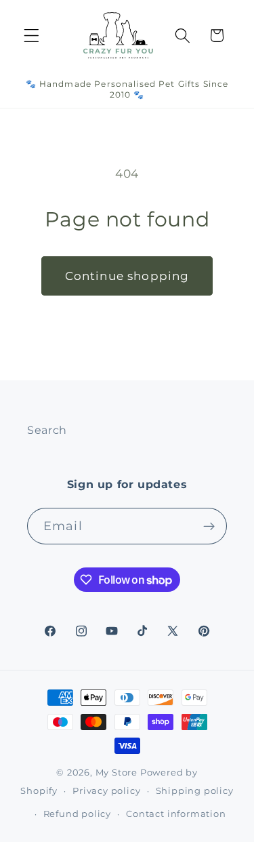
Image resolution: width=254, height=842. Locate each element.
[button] (31, 35)
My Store (116, 772)
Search (47, 430)
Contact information (176, 814)
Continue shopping (127, 275)
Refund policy (77, 814)
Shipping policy (195, 791)
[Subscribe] (209, 526)
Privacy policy (106, 791)
